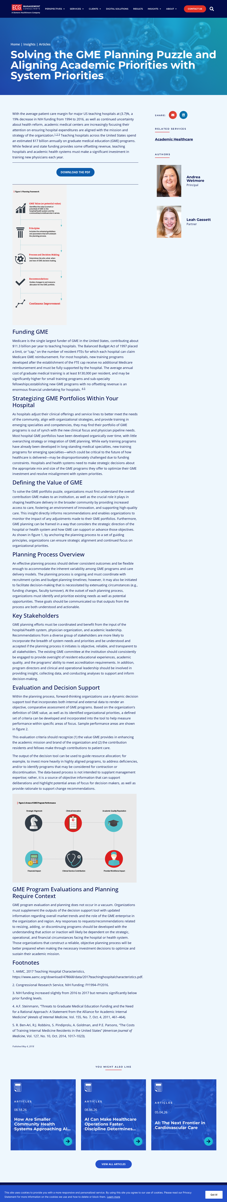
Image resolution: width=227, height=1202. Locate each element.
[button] (162, 115)
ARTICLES (23, 1101)
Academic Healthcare (174, 139)
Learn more (113, 1196)
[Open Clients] (100, 8)
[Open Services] (83, 8)
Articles (45, 44)
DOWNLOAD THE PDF (75, 172)
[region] (113, 1193)
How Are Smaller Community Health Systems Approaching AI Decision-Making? (40, 1126)
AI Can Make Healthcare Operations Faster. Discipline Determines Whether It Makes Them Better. (111, 1129)
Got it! (214, 1194)
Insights (29, 44)
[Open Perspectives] (64, 8)
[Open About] (176, 8)
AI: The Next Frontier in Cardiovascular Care (180, 1125)
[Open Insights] (160, 8)
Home (15, 44)
